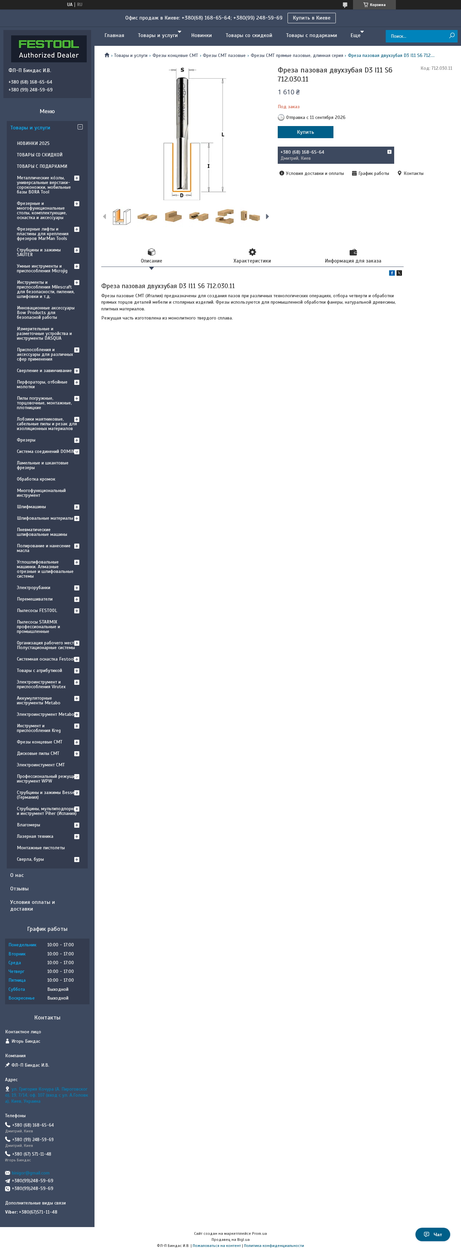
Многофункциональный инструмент (41, 493)
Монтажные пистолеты (41, 848)
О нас (17, 875)
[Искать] (452, 36)
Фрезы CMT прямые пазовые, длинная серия (297, 55)
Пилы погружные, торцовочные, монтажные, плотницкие (44, 402)
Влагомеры (28, 825)
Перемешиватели (35, 599)
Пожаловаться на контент (217, 1245)
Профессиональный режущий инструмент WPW (47, 778)
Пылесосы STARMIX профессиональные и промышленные (38, 626)
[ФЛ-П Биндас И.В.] (48, 48)
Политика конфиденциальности (274, 1245)
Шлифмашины (31, 507)
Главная (114, 35)
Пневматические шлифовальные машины (42, 532)
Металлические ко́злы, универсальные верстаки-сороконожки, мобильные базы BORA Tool (44, 185)
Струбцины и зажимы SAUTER (39, 252)
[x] (399, 274)
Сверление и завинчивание (44, 370)
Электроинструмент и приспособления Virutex (41, 684)
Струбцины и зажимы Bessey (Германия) (47, 795)
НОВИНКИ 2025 (33, 143)
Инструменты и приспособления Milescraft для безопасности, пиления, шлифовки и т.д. (46, 289)
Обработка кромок (36, 479)
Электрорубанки (33, 587)
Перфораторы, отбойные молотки (42, 384)
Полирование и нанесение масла (44, 548)
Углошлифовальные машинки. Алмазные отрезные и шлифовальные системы (45, 569)
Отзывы (19, 888)
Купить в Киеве (311, 17)
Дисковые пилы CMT (38, 753)
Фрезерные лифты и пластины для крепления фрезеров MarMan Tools (43, 233)
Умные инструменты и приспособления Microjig (42, 268)
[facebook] (392, 274)
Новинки (201, 35)
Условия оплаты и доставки (32, 905)
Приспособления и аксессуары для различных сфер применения (45, 354)
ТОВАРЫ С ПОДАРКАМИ (42, 166)
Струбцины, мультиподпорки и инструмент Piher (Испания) (47, 811)
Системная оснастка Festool (46, 659)
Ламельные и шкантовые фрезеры (43, 465)
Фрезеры (26, 440)
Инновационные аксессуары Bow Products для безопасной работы (46, 312)
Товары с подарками (311, 35)
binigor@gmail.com (31, 1173)
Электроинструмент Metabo (45, 714)
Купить (305, 132)
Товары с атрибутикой (39, 670)
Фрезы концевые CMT (175, 55)
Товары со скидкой (248, 35)
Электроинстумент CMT (41, 765)
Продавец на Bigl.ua (231, 1239)
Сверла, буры (30, 859)
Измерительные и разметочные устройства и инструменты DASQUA (44, 333)
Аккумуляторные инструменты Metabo (38, 700)
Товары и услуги (158, 35)
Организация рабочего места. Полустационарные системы (47, 645)
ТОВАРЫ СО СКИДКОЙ (39, 155)
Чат (438, 1234)
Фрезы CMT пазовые (224, 55)
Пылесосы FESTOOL (37, 610)
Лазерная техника (35, 836)
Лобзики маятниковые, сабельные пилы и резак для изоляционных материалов (47, 423)
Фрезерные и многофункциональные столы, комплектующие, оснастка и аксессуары (42, 210)
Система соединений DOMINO (47, 451)
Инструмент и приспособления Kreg (39, 728)
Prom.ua (259, 1233)
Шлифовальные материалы (45, 518)
